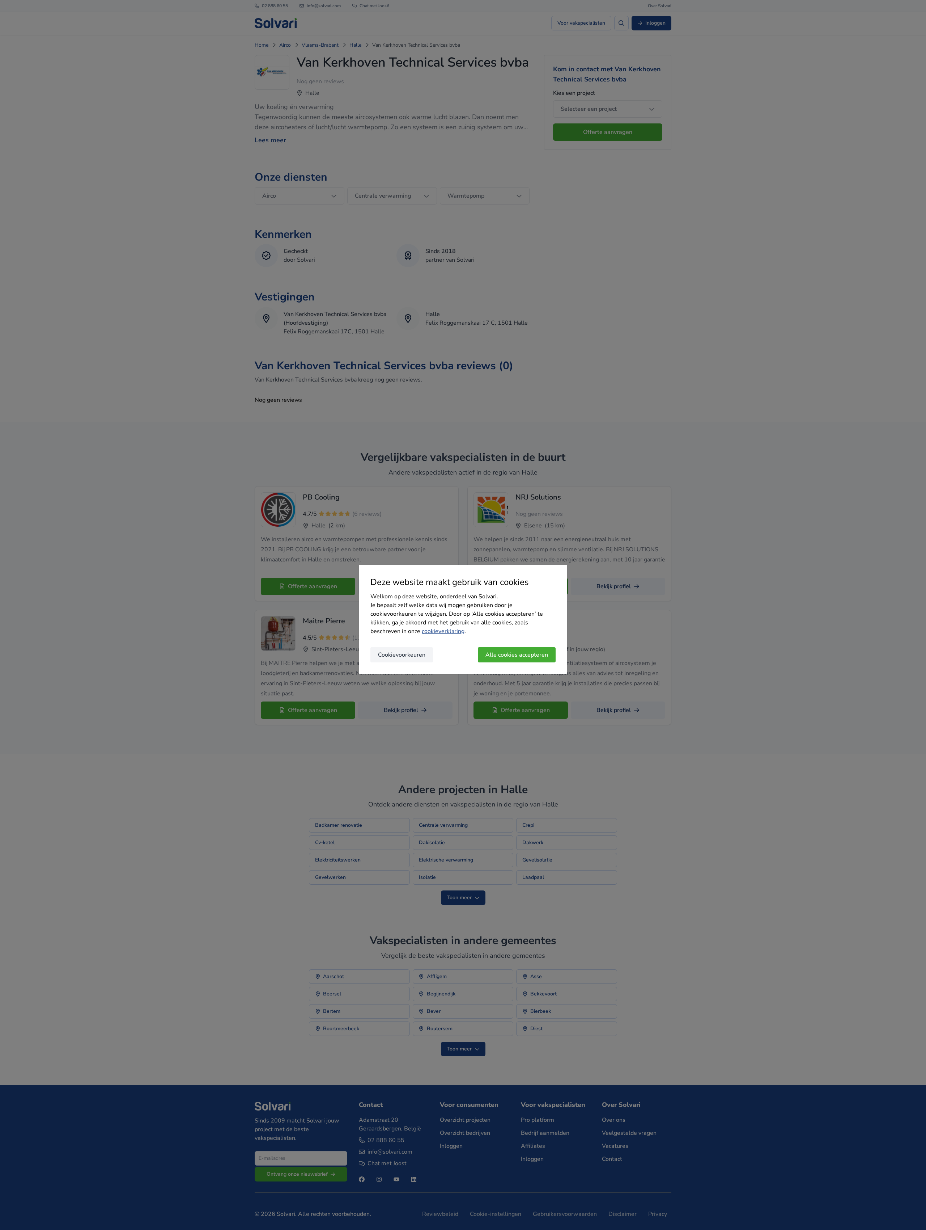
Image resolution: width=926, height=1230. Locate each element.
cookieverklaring (443, 631)
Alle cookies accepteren (516, 655)
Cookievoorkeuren (401, 655)
